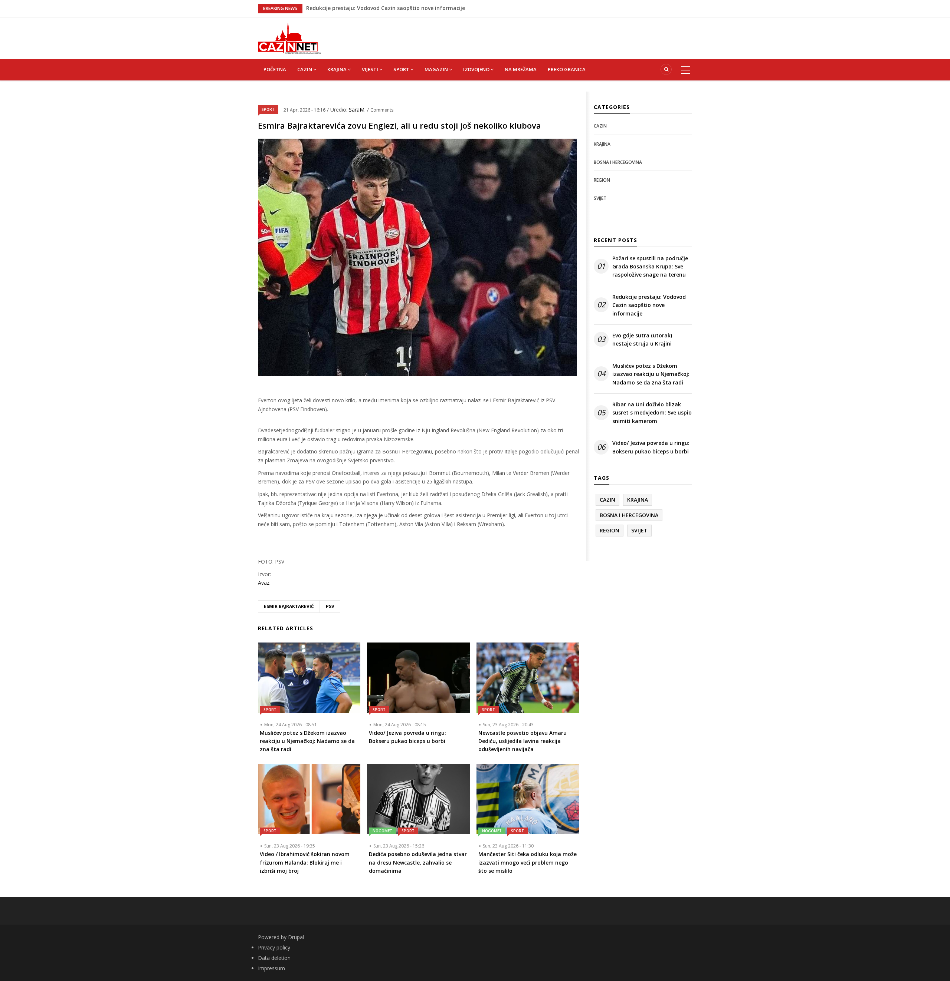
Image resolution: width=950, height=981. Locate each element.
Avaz (263, 582)
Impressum (271, 968)
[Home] (289, 37)
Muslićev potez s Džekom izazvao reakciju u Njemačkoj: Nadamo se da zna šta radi (650, 374)
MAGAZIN (437, 69)
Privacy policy (274, 947)
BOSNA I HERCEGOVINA (618, 162)
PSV (330, 606)
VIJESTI (370, 69)
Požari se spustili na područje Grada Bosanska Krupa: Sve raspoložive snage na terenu (417, 7)
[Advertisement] (512, 34)
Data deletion (274, 957)
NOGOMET (382, 830)
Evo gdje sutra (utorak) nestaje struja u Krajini (642, 339)
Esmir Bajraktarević (289, 606)
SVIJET (600, 198)
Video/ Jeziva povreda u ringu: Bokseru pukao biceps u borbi (650, 447)
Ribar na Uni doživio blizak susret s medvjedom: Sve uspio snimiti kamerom (652, 413)
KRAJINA (337, 69)
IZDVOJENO (477, 69)
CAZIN (305, 69)
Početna (274, 69)
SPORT (401, 69)
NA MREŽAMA (521, 69)
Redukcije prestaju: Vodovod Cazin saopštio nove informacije (649, 305)
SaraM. (358, 109)
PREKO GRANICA (567, 69)
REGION (602, 180)
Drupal (296, 937)
